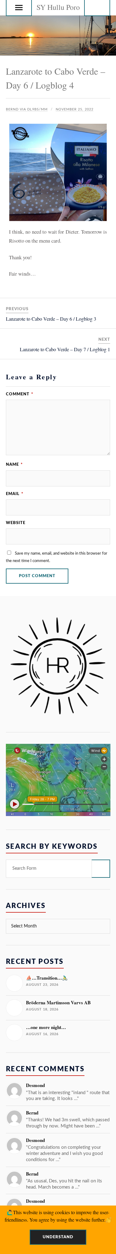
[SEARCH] (101, 869)
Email (15, 494)
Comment (19, 394)
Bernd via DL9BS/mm (27, 109)
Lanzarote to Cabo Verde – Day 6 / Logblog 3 (51, 318)
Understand (58, 1237)
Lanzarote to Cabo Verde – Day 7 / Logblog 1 (65, 349)
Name (14, 464)
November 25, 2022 (74, 109)
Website (15, 523)
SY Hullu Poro (58, 7)
